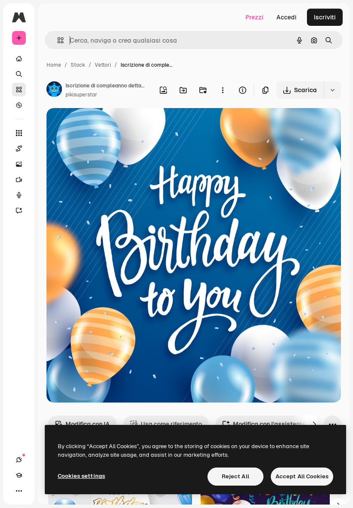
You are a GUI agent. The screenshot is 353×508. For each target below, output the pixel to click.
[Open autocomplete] (57, 40)
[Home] (19, 58)
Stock (78, 65)
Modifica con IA (87, 424)
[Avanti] (314, 424)
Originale (103, 125)
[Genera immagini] (19, 164)
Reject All (235, 476)
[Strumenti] (19, 133)
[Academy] (19, 475)
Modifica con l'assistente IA (273, 424)
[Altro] (19, 491)
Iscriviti (325, 17)
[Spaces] (19, 148)
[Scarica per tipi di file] (332, 90)
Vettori (103, 65)
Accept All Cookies (302, 476)
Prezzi (254, 17)
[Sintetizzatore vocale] (19, 195)
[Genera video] (19, 179)
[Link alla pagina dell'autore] (54, 90)
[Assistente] (19, 210)
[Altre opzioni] (222, 90)
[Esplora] (19, 105)
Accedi (286, 17)
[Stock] (19, 89)
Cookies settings (81, 476)
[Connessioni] (19, 460)
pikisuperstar (81, 94)
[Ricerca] (19, 74)
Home (53, 65)
